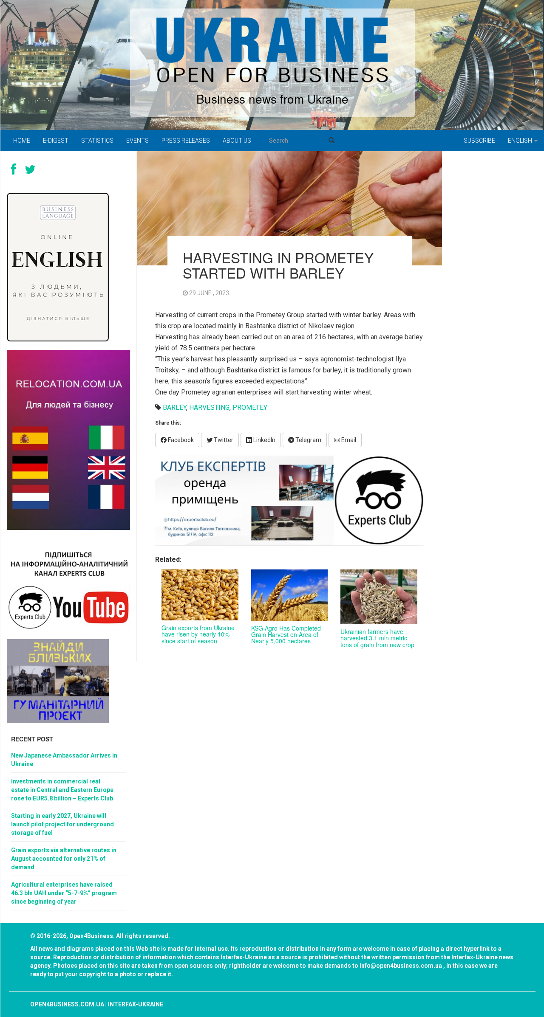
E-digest (55, 140)
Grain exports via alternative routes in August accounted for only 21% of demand (63, 859)
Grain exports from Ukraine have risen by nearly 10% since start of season (198, 634)
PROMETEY (249, 407)
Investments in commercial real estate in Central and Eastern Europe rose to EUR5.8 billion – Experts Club (62, 790)
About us (237, 140)
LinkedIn (263, 440)
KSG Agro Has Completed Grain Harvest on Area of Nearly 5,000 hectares (286, 634)
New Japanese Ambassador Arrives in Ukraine (64, 759)
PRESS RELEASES (186, 140)
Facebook (180, 440)
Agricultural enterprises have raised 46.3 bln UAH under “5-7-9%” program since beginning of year (64, 893)
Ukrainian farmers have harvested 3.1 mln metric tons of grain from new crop (377, 638)
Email (348, 440)
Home (21, 140)
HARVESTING (209, 407)
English (520, 140)
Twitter (222, 440)
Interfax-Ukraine (135, 1004)
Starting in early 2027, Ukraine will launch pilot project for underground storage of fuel (62, 824)
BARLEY (174, 407)
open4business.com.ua (67, 1004)
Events (137, 140)
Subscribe (479, 140)
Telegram (307, 440)
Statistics (97, 140)
